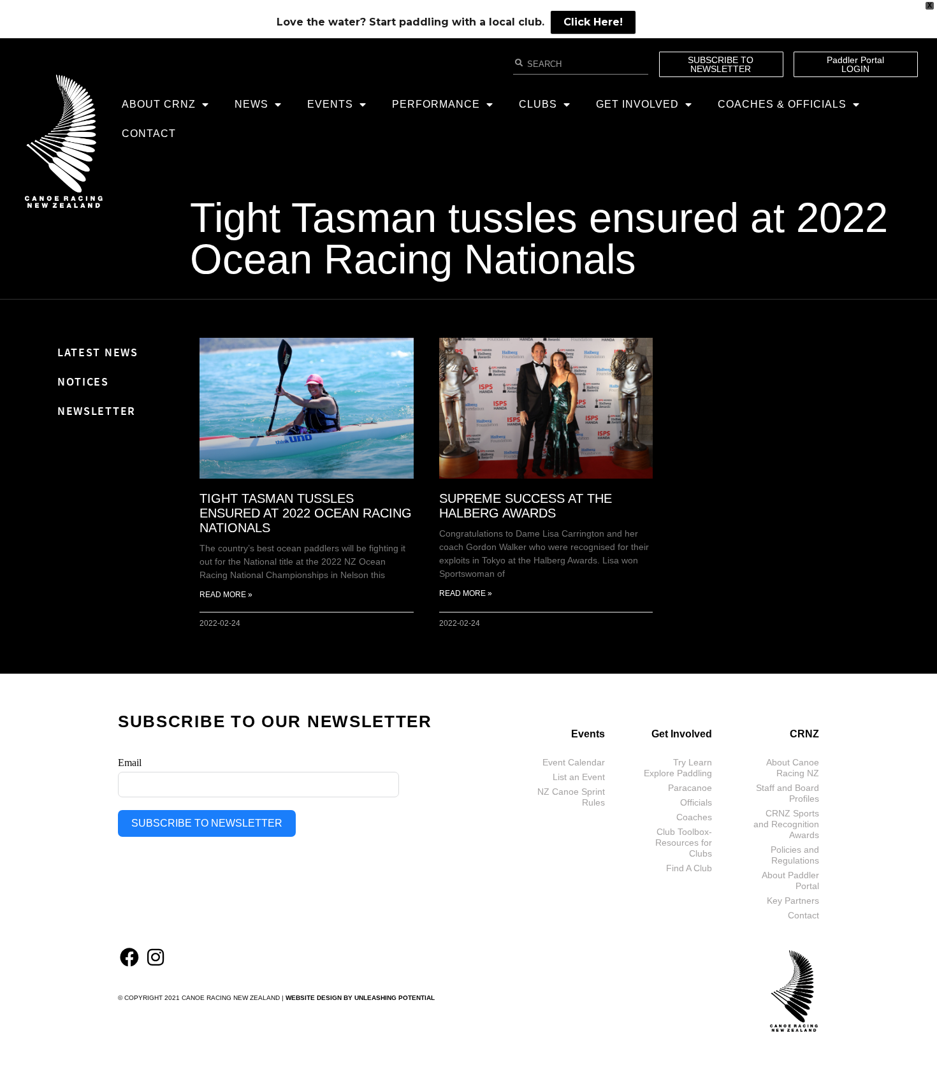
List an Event (579, 777)
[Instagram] (155, 957)
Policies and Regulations (795, 855)
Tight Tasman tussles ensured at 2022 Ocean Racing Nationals (539, 238)
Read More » (226, 594)
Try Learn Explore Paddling (678, 767)
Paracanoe (690, 788)
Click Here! (593, 22)
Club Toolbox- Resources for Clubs (683, 842)
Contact (149, 133)
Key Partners (793, 900)
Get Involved (637, 104)
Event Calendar (573, 762)
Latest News (97, 352)
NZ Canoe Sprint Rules (571, 797)
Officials (696, 802)
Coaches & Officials (782, 104)
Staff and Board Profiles (787, 793)
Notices (83, 381)
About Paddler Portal (790, 880)
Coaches (694, 817)
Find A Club (689, 868)
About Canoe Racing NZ (792, 767)
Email (130, 762)
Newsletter (96, 410)
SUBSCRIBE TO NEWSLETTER (206, 823)
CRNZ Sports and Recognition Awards (786, 824)
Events (330, 104)
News (251, 104)
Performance (436, 104)
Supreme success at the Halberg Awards (525, 505)
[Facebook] (129, 957)
